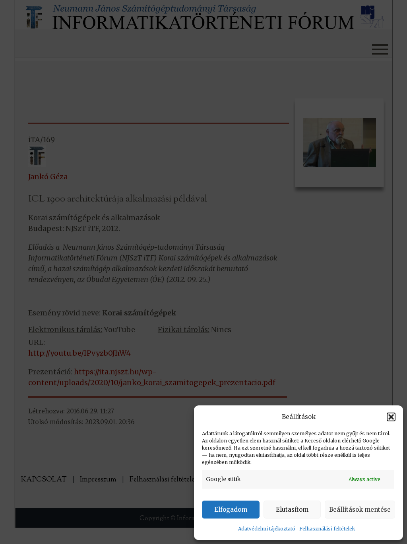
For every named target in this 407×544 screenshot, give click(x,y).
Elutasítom (292, 509)
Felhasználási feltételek (327, 529)
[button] (391, 417)
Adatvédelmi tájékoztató (266, 529)
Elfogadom (230, 509)
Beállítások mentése (360, 509)
